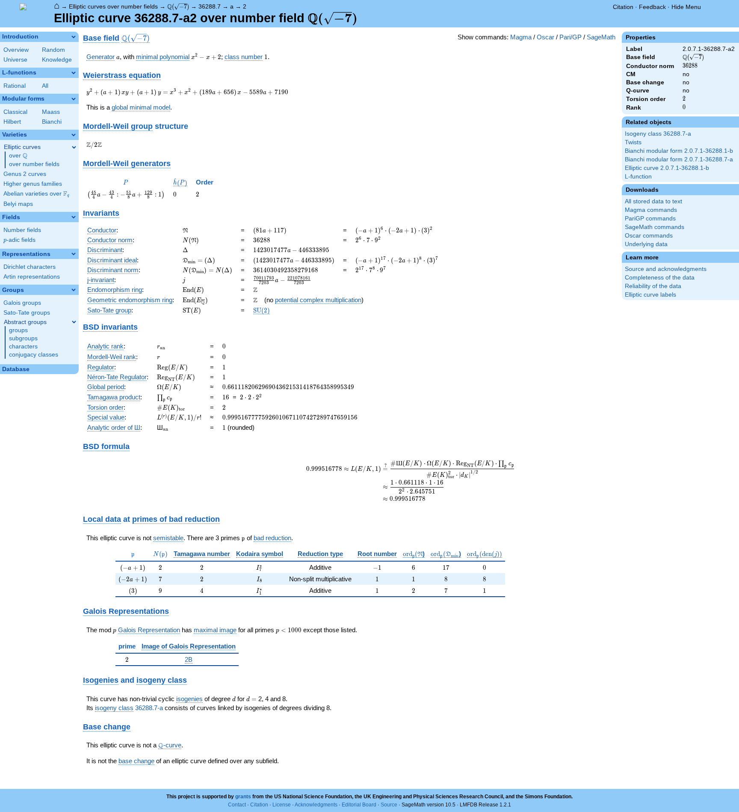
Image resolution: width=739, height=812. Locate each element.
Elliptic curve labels (650, 294)
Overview (16, 50)
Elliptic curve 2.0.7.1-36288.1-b (667, 168)
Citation (623, 6)
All (45, 86)
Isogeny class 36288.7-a (658, 134)
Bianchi (52, 122)
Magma (521, 37)
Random (53, 50)
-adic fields (19, 240)
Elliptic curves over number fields (113, 6)
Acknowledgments (316, 805)
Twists (633, 142)
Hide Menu (686, 6)
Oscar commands (649, 235)
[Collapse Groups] (73, 289)
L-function (638, 176)
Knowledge (57, 60)
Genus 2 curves (24, 174)
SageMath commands (654, 227)
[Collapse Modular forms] (73, 98)
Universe (15, 60)
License (281, 805)
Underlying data (646, 244)
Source (389, 805)
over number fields (34, 164)
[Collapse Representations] (73, 253)
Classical (15, 112)
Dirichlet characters (29, 267)
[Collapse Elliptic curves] (74, 147)
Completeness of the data (660, 277)
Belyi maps (18, 204)
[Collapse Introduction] (73, 36)
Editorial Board (359, 805)
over (18, 156)
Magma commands (651, 210)
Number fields (22, 230)
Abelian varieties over (36, 194)
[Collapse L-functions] (73, 72)
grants (243, 797)
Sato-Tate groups (26, 312)
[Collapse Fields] (73, 217)
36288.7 (209, 6)
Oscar (545, 37)
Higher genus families (32, 184)
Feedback (652, 6)
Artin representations (31, 277)
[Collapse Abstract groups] (74, 321)
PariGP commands (650, 218)
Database (16, 369)
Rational (14, 86)
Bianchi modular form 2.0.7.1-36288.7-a (679, 159)
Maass (51, 112)
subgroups (23, 338)
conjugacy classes (33, 354)
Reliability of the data (653, 286)
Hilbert (12, 122)
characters (23, 346)
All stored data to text (653, 201)
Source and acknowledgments (665, 269)
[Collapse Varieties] (73, 134)
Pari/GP (570, 37)
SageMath (601, 37)
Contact (237, 805)
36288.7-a (149, 707)
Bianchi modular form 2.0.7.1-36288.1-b (679, 151)
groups (18, 330)
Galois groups (22, 303)
